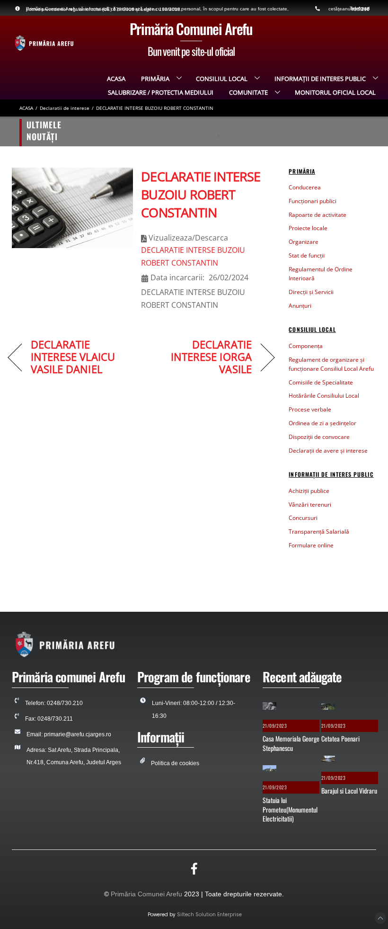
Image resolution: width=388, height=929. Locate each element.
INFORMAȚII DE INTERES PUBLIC (320, 78)
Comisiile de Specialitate (321, 382)
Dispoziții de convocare (319, 437)
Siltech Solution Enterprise (209, 914)
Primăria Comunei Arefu (146, 894)
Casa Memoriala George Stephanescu (106, 131)
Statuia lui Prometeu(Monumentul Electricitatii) (290, 809)
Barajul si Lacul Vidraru (349, 790)
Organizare (303, 242)
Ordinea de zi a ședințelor (322, 423)
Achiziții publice (309, 491)
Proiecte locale (308, 228)
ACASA (116, 78)
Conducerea (305, 187)
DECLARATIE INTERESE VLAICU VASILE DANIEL (73, 357)
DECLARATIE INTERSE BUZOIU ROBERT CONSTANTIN (200, 194)
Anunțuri (300, 306)
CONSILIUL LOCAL (221, 78)
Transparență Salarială (319, 531)
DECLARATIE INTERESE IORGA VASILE (200, 357)
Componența (306, 346)
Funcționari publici (312, 201)
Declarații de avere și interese (328, 451)
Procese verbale (310, 409)
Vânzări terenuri (310, 504)
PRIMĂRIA (155, 78)
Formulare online (311, 545)
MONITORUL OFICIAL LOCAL (335, 92)
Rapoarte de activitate (317, 215)
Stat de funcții (307, 255)
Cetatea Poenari (340, 738)
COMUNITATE (248, 92)
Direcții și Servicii (311, 292)
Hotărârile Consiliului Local (324, 396)
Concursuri (303, 518)
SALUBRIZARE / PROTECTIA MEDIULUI (160, 92)
